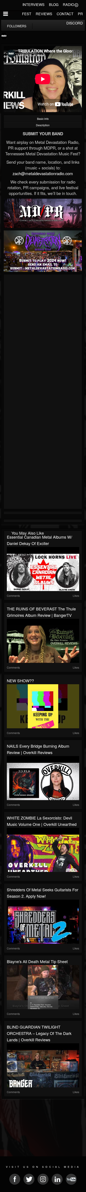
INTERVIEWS (33, 4)
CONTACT (65, 13)
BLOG (53, 4)
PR (80, 13)
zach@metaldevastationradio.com (43, 173)
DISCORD (74, 23)
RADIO (68, 4)
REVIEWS (44, 13)
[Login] (76, 4)
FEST (26, 13)
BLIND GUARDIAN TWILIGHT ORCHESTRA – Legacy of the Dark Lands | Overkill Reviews (39, 1033)
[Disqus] (42, 335)
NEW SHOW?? (20, 680)
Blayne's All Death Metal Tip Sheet (37, 961)
